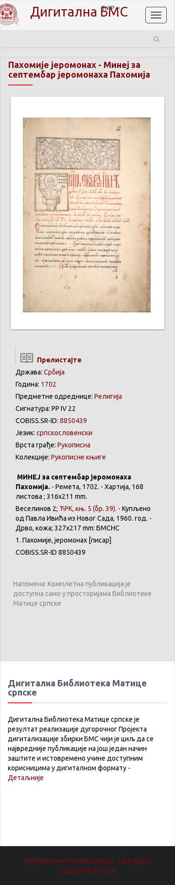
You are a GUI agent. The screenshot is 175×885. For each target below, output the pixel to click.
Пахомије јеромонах (52, 64)
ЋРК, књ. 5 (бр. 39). (88, 508)
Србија (54, 372)
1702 (48, 384)
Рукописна (73, 445)
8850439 (73, 421)
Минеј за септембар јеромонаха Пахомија (79, 69)
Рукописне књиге (78, 457)
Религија (108, 396)
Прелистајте (58, 360)
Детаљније (26, 778)
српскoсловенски (64, 433)
